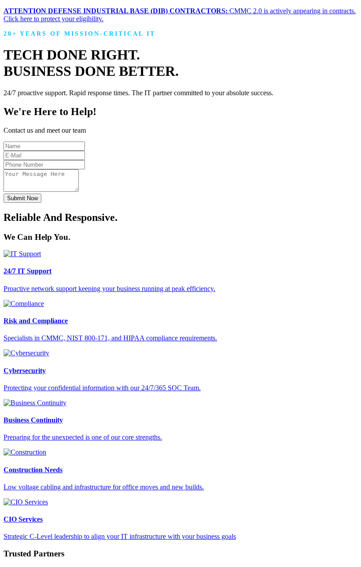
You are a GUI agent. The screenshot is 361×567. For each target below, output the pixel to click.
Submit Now (22, 198)
